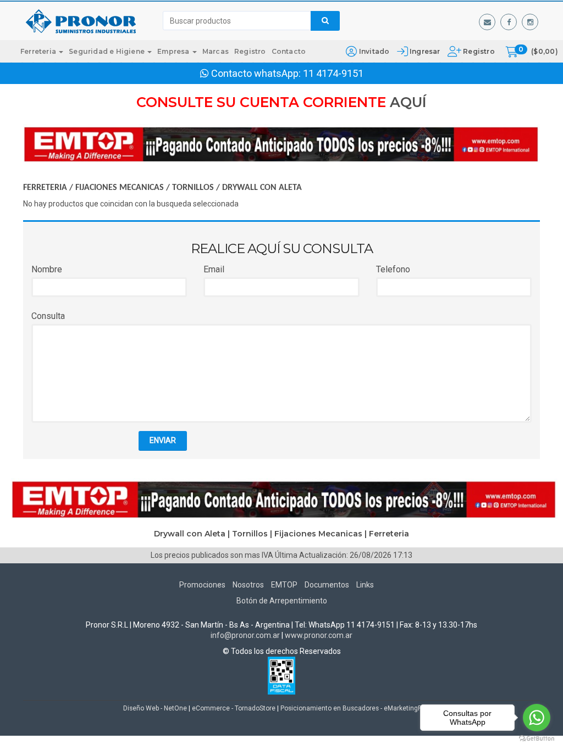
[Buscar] (325, 21)
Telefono (393, 269)
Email (213, 269)
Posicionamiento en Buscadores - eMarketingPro (354, 708)
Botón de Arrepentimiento (281, 600)
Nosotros (248, 584)
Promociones (202, 584)
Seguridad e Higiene (107, 51)
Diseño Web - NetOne (155, 708)
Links (365, 584)
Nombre (46, 269)
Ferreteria (39, 51)
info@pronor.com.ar (245, 635)
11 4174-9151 (333, 73)
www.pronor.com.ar (318, 635)
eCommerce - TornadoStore (233, 708)
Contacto (289, 51)
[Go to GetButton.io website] (536, 738)
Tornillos (193, 187)
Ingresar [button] (425, 51)
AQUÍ (408, 102)
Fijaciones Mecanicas (119, 187)
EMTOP (284, 584)
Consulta (48, 316)
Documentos (327, 584)
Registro (478, 51)
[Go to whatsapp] (536, 717)
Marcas (215, 51)
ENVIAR (163, 440)
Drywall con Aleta (262, 187)
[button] (487, 22)
